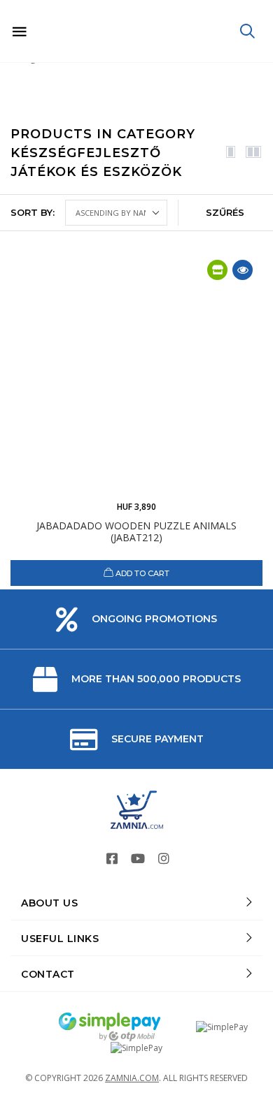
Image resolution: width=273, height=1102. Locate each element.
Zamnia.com (132, 1078)
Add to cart (141, 573)
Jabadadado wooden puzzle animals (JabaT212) (136, 531)
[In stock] (217, 270)
